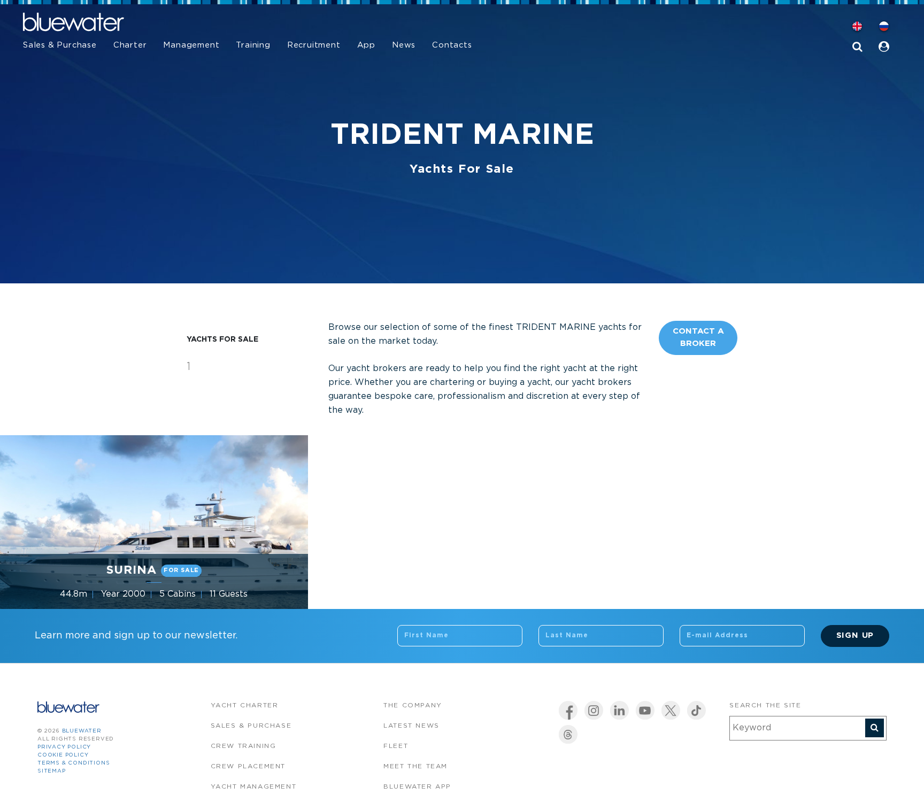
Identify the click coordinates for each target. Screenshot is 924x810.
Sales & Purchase (60, 45)
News (403, 45)
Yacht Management (254, 787)
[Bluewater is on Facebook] (568, 710)
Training (253, 45)
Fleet (395, 746)
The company (412, 705)
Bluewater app (417, 787)
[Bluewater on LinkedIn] (619, 710)
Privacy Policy (64, 747)
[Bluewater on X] (670, 710)
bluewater (82, 731)
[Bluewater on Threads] (568, 734)
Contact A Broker (698, 337)
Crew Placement (248, 766)
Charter (130, 45)
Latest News (411, 726)
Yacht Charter (245, 705)
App (366, 45)
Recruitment (314, 45)
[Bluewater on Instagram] (593, 710)
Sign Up (855, 635)
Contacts (452, 45)
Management (191, 45)
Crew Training (243, 746)
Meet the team (415, 766)
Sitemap (51, 771)
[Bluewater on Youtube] (645, 710)
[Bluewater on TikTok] (696, 710)
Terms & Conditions (73, 763)
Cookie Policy (62, 755)
